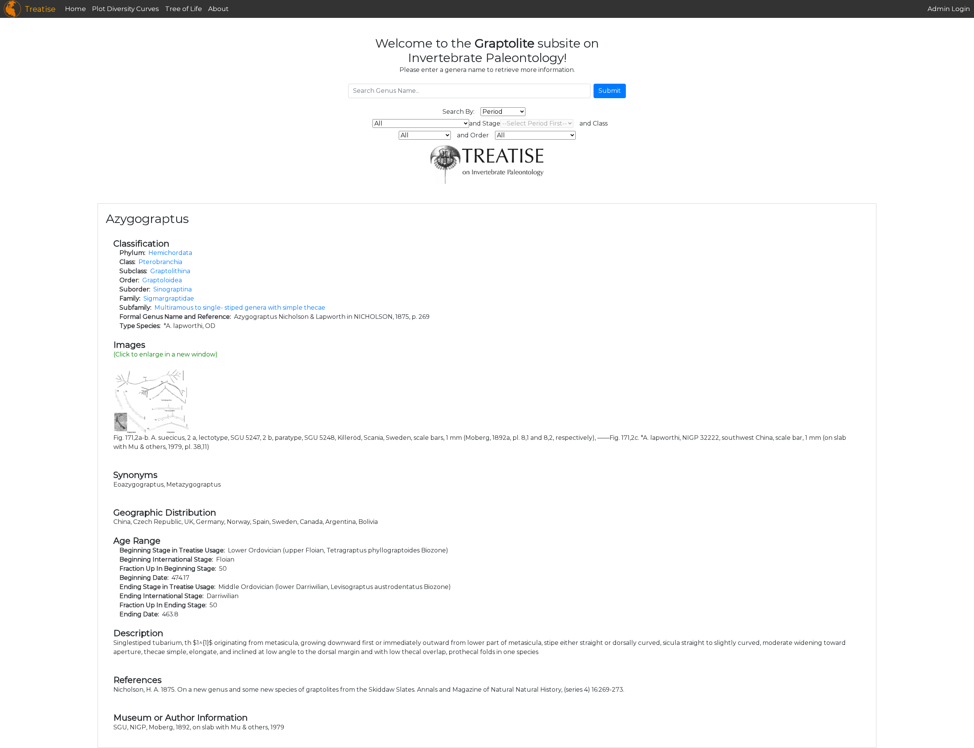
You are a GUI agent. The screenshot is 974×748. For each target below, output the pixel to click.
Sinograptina (172, 289)
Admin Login (949, 9)
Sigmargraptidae (168, 298)
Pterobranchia (160, 262)
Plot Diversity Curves (125, 9)
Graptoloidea (162, 280)
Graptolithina (170, 271)
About (218, 9)
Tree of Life (183, 9)
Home (75, 9)
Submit (609, 90)
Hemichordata (170, 252)
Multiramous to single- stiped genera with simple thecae (239, 307)
